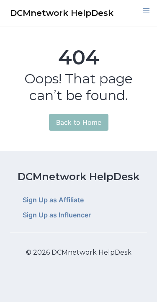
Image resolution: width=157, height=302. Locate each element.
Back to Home (78, 122)
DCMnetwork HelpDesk (78, 176)
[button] (146, 11)
